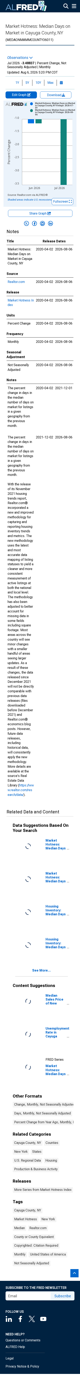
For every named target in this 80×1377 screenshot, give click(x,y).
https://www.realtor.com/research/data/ (21, 790)
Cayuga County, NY (27, 1143)
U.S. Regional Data (27, 1160)
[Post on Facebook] (34, 223)
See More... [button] (41, 970)
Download (54, 95)
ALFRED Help (15, 1347)
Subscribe (62, 1296)
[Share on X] (26, 223)
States (36, 1152)
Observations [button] (18, 58)
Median (19, 1228)
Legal (10, 1358)
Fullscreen (61, 201)
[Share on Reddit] (42, 223)
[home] (26, 6)
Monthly (19, 1254)
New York (21, 1152)
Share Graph (38, 213)
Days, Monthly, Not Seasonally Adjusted (42, 1113)
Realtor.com (16, 282)
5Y (27, 83)
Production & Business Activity (36, 1169)
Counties (52, 1143)
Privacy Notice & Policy (22, 1366)
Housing (51, 1160)
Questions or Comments (23, 1340)
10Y (38, 83)
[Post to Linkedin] (50, 223)
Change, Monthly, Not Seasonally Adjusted (44, 1104)
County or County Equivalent (34, 1237)
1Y (17, 83)
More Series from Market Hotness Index (43, 1190)
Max (50, 83)
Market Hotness (25, 1219)
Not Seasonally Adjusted (31, 1263)
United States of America (48, 1254)
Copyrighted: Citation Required (36, 1245)
